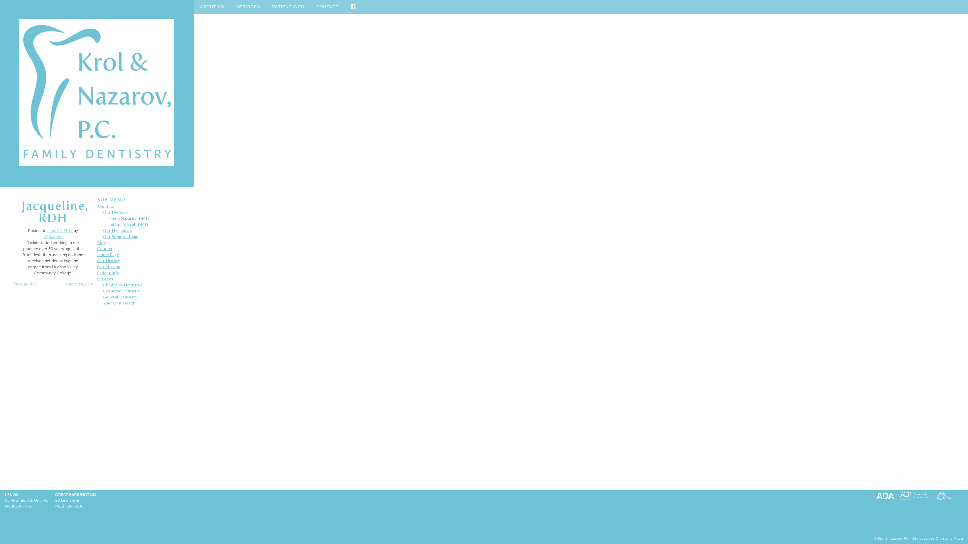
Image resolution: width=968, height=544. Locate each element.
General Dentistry (120, 297)
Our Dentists (115, 212)
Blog (101, 242)
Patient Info (288, 7)
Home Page (108, 254)
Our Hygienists (117, 230)
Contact (327, 7)
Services (248, 7)
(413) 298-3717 (19, 506)
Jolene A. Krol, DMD (128, 224)
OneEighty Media (949, 538)
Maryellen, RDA (79, 284)
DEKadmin (53, 236)
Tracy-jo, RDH (25, 284)
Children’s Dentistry (122, 285)
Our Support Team (120, 236)
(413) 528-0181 (69, 506)
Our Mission (108, 266)
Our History (108, 260)
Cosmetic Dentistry (121, 291)
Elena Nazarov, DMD (129, 218)
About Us (212, 7)
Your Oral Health (119, 303)
